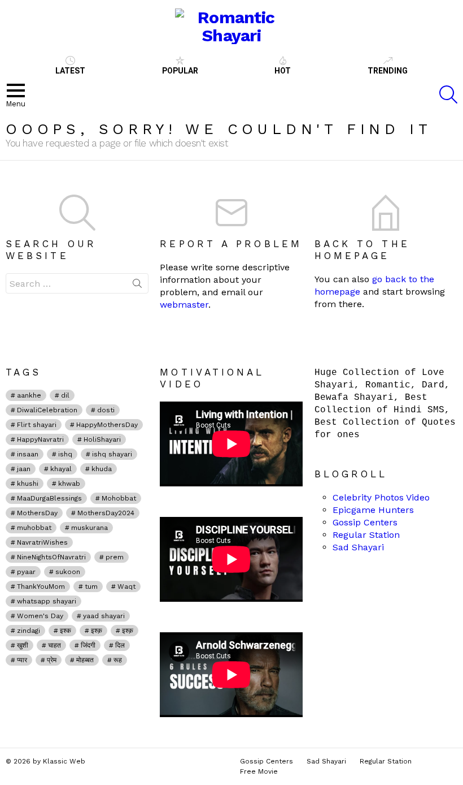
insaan (27, 454)
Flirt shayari (36, 425)
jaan (23, 469)
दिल (120, 645)
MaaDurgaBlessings (49, 498)
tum (91, 586)
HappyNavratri (40, 439)
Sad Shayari (358, 547)
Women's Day (40, 616)
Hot (282, 70)
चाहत (54, 645)
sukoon (67, 572)
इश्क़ (127, 631)
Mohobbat (119, 498)
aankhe (29, 395)
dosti (106, 410)
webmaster (184, 304)
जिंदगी (88, 645)
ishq (65, 454)
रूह (117, 660)
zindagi (28, 631)
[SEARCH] (448, 94)
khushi (27, 484)
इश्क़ (96, 631)
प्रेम (51, 660)
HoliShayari (102, 439)
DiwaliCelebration (47, 410)
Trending (388, 70)
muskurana (89, 528)
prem (115, 557)
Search (137, 285)
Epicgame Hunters (373, 509)
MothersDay (37, 513)
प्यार (22, 660)
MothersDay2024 (105, 513)
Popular (180, 70)
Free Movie (259, 771)
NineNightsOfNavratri (51, 557)
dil (65, 395)
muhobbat (34, 528)
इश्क (65, 631)
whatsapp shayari (46, 601)
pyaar (26, 572)
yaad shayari (104, 616)
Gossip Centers (365, 522)
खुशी (22, 645)
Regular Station (366, 534)
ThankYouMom (41, 586)
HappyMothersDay (107, 425)
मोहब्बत (85, 660)
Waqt (126, 586)
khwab (69, 484)
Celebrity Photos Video (381, 497)
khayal (61, 469)
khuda (101, 469)
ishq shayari (112, 454)
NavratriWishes (42, 542)
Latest (70, 70)
